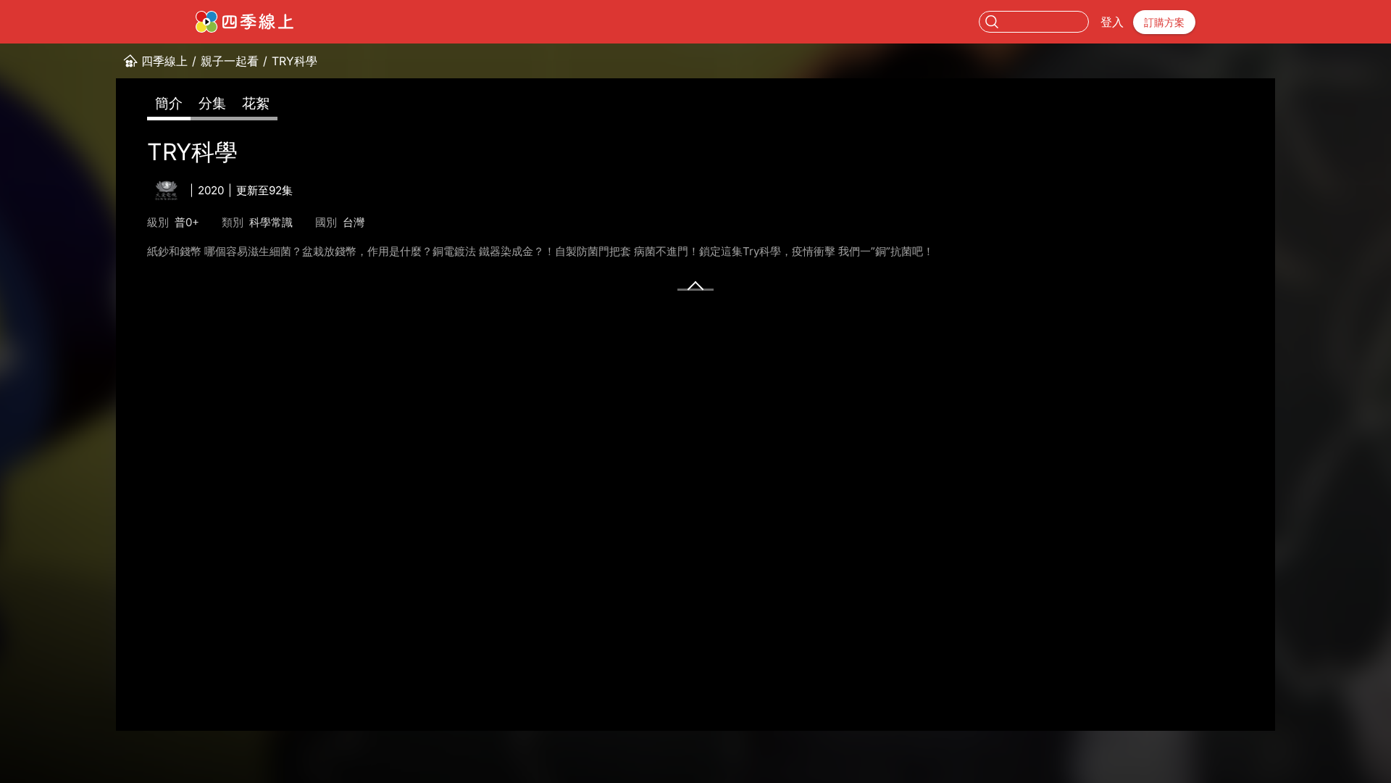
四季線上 (164, 61)
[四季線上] (244, 22)
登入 (1112, 21)
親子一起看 (230, 61)
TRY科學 (294, 61)
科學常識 (271, 222)
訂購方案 (1164, 22)
